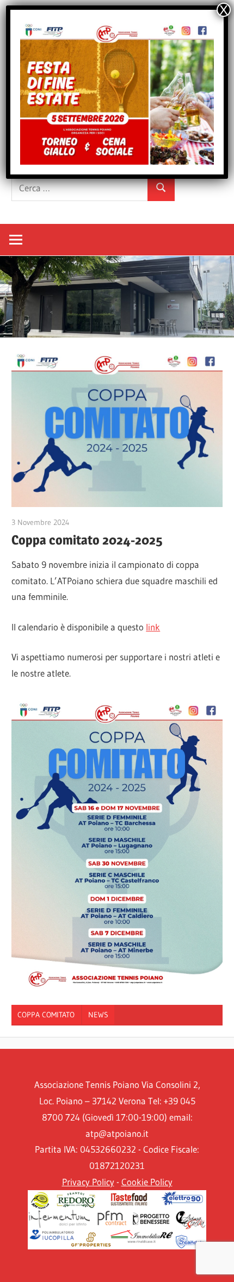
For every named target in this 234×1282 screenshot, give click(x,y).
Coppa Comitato (46, 1015)
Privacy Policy (88, 1181)
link (153, 627)
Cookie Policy (147, 1181)
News (98, 1015)
